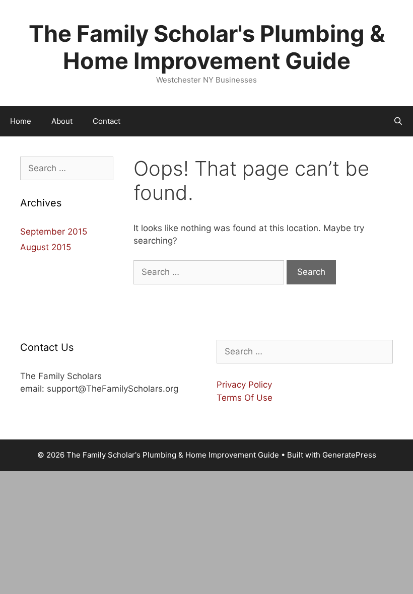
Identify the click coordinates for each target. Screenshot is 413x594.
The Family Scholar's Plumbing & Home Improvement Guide (207, 47)
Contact (106, 121)
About (62, 121)
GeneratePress (349, 455)
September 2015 (53, 232)
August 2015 (45, 247)
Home (20, 121)
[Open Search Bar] (398, 121)
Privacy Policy (244, 385)
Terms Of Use (244, 398)
